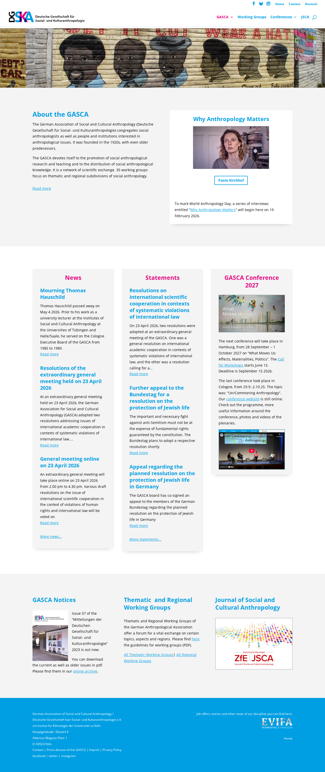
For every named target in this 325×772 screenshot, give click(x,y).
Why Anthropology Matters (213, 209)
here (196, 639)
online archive (85, 671)
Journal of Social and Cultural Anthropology (247, 603)
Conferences (281, 17)
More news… (51, 536)
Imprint (94, 750)
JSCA (305, 17)
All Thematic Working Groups (148, 654)
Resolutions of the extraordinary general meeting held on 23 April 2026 (71, 378)
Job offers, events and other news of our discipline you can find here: (244, 714)
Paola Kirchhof (231, 180)
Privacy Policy (112, 750)
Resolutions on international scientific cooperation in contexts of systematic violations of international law (159, 303)
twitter (53, 756)
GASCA (223, 17)
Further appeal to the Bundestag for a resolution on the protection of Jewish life (159, 397)
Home (279, 4)
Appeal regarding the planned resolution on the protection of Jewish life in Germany (162, 476)
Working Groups (252, 17)
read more (49, 354)
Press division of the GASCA (66, 750)
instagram (68, 756)
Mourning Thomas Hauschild (63, 293)
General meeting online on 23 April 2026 (69, 462)
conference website (242, 399)
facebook (38, 756)
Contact (294, 4)
